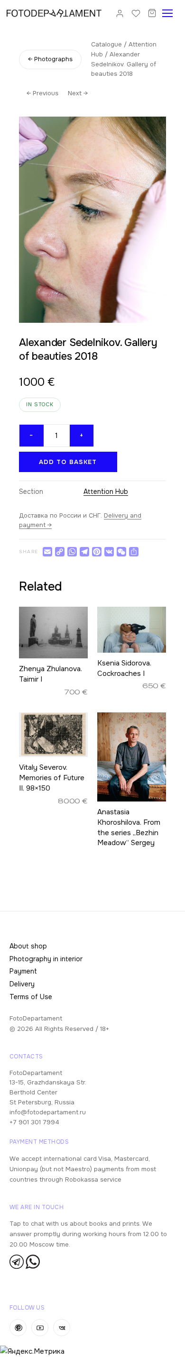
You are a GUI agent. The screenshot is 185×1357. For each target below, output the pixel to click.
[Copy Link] (60, 551)
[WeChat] (121, 551)
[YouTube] (39, 1327)
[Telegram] (84, 551)
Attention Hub (105, 491)
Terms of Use (30, 997)
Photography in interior (46, 959)
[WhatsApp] (72, 551)
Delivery (22, 984)
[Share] (134, 551)
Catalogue (106, 44)
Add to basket (68, 462)
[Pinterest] (97, 551)
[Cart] (151, 13)
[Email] (47, 551)
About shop (28, 946)
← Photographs (50, 59)
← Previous (42, 93)
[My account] (119, 13)
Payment (23, 971)
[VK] (109, 551)
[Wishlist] (135, 13)
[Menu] (170, 13)
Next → (78, 93)
